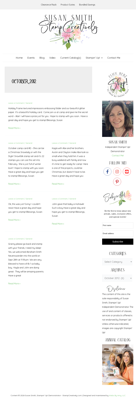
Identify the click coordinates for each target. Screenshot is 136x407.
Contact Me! (118, 155)
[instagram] (117, 172)
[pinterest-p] (117, 182)
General (29, 103)
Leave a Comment (16, 103)
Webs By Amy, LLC (117, 395)
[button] (101, 58)
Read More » (14, 128)
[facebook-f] (108, 172)
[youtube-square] (127, 172)
